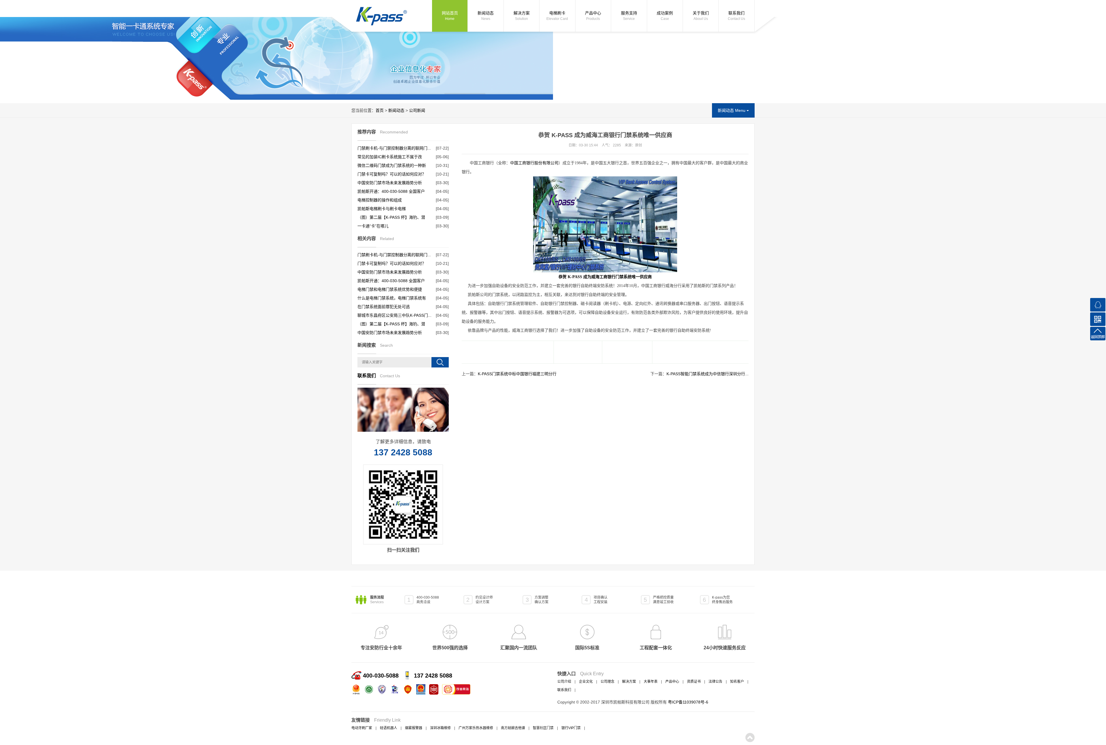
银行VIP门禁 (571, 728)
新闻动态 (486, 16)
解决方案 (522, 16)
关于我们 (701, 16)
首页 (380, 110)
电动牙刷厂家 (361, 728)
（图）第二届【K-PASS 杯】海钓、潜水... (391, 218)
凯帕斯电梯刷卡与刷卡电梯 (381, 208)
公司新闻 (417, 110)
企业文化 (586, 682)
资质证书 (694, 682)
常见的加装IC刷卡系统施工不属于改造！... (389, 157)
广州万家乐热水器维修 (476, 728)
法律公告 (715, 682)
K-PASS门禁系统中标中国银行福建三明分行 (517, 373)
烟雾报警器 (413, 728)
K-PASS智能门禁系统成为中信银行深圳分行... (707, 373)
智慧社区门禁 (543, 728)
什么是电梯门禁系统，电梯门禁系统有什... (391, 299)
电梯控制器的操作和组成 (379, 200)
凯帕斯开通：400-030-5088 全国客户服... (391, 192)
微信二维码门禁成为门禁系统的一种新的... (391, 166)
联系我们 (736, 16)
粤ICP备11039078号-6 (688, 702)
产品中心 (593, 16)
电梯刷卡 (557, 16)
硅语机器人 (388, 728)
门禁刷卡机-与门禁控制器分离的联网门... (394, 148)
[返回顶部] (1097, 333)
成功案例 (665, 16)
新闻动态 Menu (732, 110)
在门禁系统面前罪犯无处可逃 (383, 306)
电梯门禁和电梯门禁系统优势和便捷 (389, 289)
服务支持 (629, 16)
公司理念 (607, 682)
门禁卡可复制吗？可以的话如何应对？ (391, 174)
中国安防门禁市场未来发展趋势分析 (389, 182)
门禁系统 (624, 277)
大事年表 (651, 682)
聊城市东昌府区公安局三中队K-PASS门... (394, 315)
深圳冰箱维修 (440, 728)
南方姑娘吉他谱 (513, 728)
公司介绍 (564, 682)
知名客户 (737, 682)
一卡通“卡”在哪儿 (373, 226)
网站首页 (450, 16)
